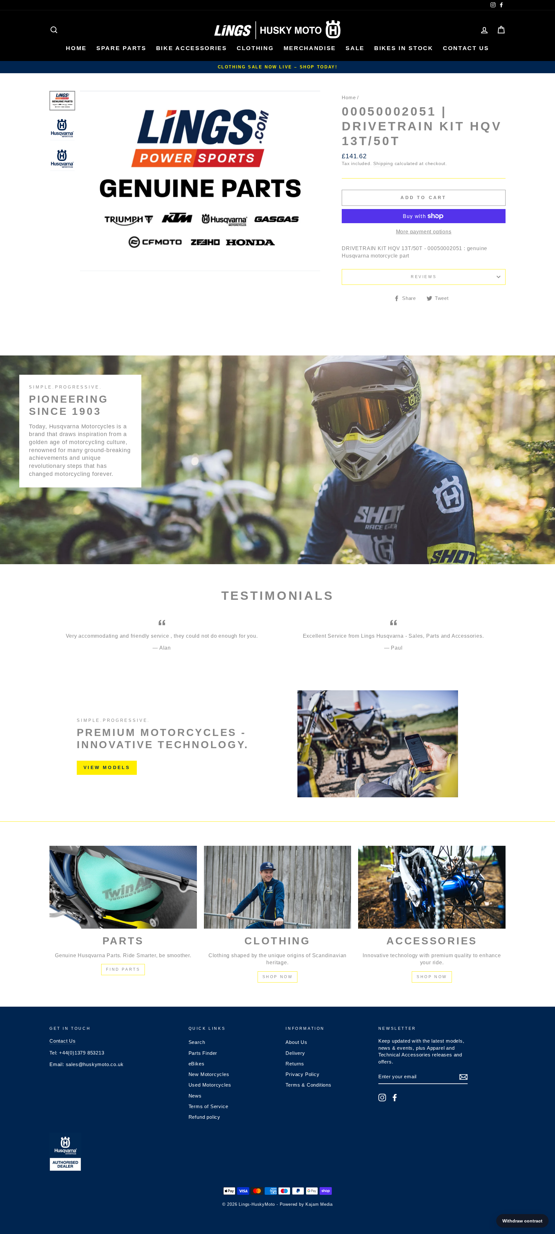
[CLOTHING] (277, 887)
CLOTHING (255, 48)
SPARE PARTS (121, 48)
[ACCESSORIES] (432, 887)
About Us (296, 1042)
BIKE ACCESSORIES (191, 48)
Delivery (295, 1053)
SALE (355, 48)
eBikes (197, 1063)
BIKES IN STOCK (403, 48)
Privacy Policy (302, 1074)
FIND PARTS (123, 969)
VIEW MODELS (107, 767)
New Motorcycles (209, 1074)
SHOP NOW (277, 977)
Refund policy (204, 1117)
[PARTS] (123, 887)
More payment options (424, 231)
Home (349, 97)
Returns (295, 1063)
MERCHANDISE (310, 48)
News (195, 1095)
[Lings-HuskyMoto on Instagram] (382, 1097)
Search (197, 1042)
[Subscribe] (463, 1077)
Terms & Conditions (308, 1085)
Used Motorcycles (210, 1085)
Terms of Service (208, 1106)
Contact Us (62, 1041)
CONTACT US (466, 48)
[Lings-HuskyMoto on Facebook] (395, 1097)
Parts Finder (203, 1053)
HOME (76, 48)
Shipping (383, 163)
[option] (277, 67)
